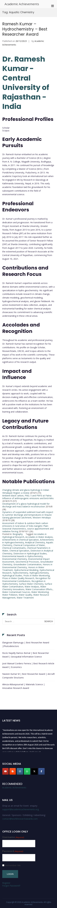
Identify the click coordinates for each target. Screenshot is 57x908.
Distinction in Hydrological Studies (30, 553)
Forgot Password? (11, 885)
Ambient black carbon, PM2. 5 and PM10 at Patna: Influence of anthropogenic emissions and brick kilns (28, 497)
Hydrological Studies (12, 575)
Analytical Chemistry (35, 542)
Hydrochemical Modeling (26, 570)
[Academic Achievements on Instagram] (20, 771)
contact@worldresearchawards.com (20, 818)
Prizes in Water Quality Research (18, 578)
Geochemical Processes (27, 561)
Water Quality (25, 594)
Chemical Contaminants (14, 547)
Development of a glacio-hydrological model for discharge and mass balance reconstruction (26, 505)
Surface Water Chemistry (31, 583)
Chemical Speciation (19, 550)
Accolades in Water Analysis (39, 537)
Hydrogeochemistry (39, 572)
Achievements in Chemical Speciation (20, 539)
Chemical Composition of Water (29, 545)
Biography (18, 534)
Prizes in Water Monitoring (36, 575)
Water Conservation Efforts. (39, 589)
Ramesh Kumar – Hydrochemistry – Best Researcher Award (24, 29)
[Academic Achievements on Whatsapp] (27, 771)
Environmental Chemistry (14, 559)
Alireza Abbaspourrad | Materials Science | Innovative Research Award (23, 686)
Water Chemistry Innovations (24, 588)
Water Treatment (25, 597)
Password (12, 851)
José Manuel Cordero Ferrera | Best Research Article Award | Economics (28, 665)
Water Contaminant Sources (16, 592)
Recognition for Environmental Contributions (26, 579)
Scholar (6, 127)
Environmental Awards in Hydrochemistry (22, 556)
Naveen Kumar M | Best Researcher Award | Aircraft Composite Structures (28, 675)
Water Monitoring (40, 592)
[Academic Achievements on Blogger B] (12, 771)
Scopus (5, 130)
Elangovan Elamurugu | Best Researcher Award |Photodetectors (25, 644)
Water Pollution (9, 594)
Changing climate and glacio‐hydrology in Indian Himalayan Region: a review (25, 491)
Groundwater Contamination (27, 564)
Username (13, 837)
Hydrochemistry (20, 572)
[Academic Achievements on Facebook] (41, 771)
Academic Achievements (22, 4)
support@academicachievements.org (20, 809)
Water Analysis (32, 586)
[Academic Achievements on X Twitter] (34, 771)
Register (6, 882)
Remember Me (13, 865)
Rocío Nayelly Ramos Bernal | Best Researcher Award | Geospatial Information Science (25, 655)
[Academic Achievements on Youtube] (5, 771)
